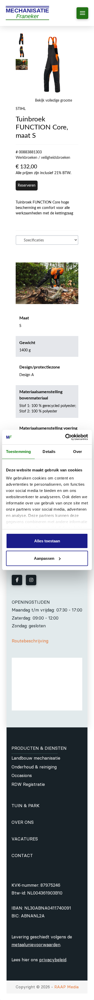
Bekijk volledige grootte (53, 100)
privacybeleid (52, 959)
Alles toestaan (47, 541)
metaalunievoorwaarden (35, 944)
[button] (82, 13)
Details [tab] (49, 451)
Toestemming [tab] (18, 451)
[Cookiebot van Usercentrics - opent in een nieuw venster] (66, 437)
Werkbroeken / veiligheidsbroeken (43, 158)
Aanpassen (44, 558)
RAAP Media (66, 986)
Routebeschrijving (30, 640)
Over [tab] (77, 451)
